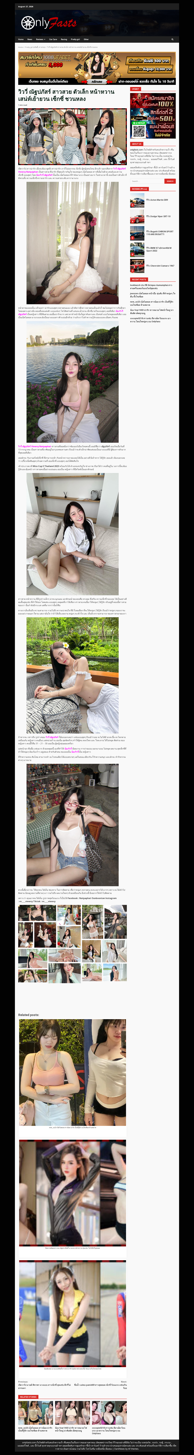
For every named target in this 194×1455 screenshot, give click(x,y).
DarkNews (119, 1448)
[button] (37, 913)
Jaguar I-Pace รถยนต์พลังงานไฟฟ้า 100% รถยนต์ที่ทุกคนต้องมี (137, 233)
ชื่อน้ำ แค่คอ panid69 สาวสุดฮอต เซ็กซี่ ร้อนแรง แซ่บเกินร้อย (100, 1385)
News (29, 39)
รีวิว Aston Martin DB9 (137, 266)
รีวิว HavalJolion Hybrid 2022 (137, 250)
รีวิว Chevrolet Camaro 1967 (137, 217)
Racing (64, 39)
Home (20, 39)
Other (86, 39)
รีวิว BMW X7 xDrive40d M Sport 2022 (137, 200)
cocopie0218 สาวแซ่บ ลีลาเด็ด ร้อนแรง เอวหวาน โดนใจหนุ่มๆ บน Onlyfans (109, 1413)
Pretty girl (75, 39)
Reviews (39, 39)
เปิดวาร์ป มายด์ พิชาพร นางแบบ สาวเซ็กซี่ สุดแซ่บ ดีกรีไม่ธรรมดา (44, 1385)
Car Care (53, 39)
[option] (153, 201)
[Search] (172, 39)
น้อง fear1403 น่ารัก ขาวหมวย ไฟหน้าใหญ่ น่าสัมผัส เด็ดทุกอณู (72, 1413)
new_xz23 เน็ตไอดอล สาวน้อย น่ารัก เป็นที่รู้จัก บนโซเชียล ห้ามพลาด (35, 1413)
